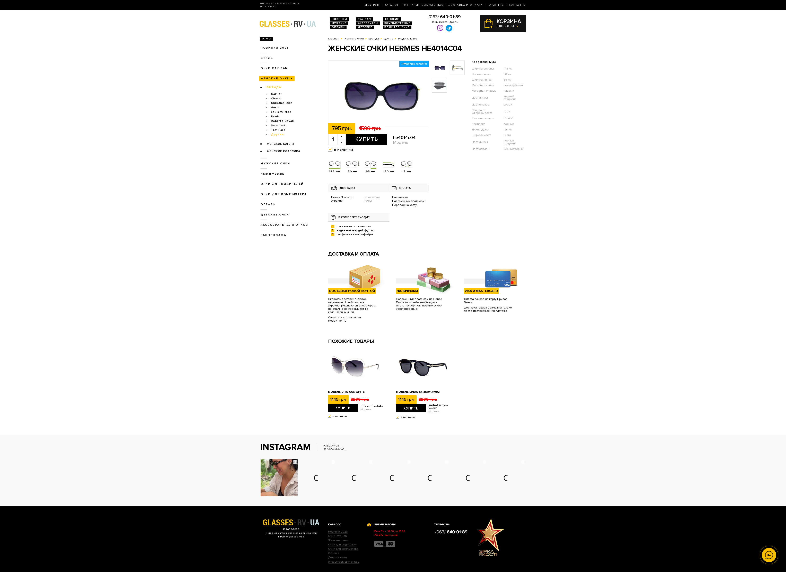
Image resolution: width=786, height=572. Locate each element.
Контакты (517, 5)
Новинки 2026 (338, 531)
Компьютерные (397, 23)
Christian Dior (281, 103)
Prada (275, 116)
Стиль (267, 58)
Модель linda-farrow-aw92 (418, 392)
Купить (366, 139)
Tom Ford (278, 130)
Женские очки (275, 78)
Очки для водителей (282, 184)
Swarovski (278, 125)
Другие (277, 134)
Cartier (276, 94)
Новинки (339, 19)
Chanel (276, 98)
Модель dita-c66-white (346, 392)
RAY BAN (364, 19)
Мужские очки (275, 163)
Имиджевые (273, 173)
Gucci (275, 107)
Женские (391, 19)
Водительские (397, 27)
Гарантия (496, 5)
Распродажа (273, 235)
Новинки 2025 (275, 47)
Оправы (338, 27)
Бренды (274, 87)
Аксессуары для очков (284, 225)
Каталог (392, 5)
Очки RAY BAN (274, 68)
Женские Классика (283, 151)
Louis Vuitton (281, 112)
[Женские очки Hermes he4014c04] (378, 94)
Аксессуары (368, 23)
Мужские (339, 23)
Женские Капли (280, 144)
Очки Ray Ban (337, 536)
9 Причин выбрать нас (424, 5)
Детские (365, 27)
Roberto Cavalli (283, 121)
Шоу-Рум (372, 5)
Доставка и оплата (465, 5)
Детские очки (275, 214)
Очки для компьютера (284, 194)
